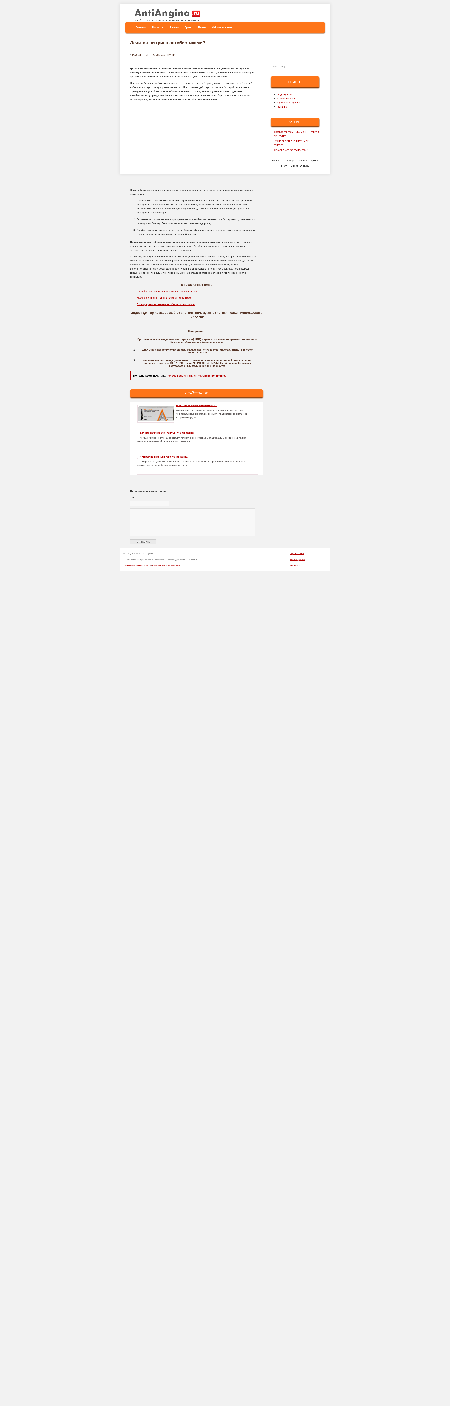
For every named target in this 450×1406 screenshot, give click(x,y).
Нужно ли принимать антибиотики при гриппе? (164, 457)
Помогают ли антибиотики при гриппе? (196, 405)
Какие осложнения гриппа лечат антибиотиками (164, 297)
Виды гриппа (284, 94)
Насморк (157, 27)
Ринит (202, 27)
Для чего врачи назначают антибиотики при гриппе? (167, 433)
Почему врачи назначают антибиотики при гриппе (166, 304)
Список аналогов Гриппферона (291, 150)
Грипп (188, 27)
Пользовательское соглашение (166, 565)
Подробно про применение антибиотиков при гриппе (167, 291)
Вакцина (282, 106)
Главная (141, 27)
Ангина (174, 27)
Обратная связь (222, 27)
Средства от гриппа (288, 102)
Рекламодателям (297, 559)
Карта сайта (295, 565)
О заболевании (286, 98)
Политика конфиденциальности (137, 565)
